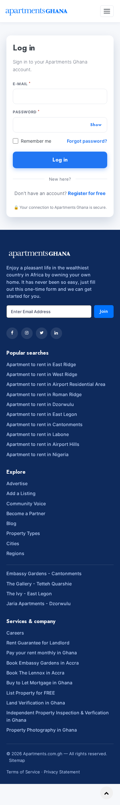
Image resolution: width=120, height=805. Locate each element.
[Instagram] (27, 333)
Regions (15, 553)
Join (104, 311)
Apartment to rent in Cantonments (44, 424)
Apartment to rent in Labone (37, 434)
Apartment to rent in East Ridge (41, 364)
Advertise (17, 483)
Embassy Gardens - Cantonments (44, 573)
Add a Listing (21, 493)
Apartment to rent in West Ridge (41, 374)
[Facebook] (12, 333)
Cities (12, 543)
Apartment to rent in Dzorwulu (40, 404)
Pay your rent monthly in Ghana (41, 652)
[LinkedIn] (56, 333)
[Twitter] (41, 333)
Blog (11, 523)
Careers (15, 633)
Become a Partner (25, 513)
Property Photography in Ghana (41, 730)
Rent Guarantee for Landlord (37, 642)
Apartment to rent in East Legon (41, 414)
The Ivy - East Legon (29, 593)
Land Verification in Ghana (35, 702)
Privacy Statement (62, 771)
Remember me (36, 141)
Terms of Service (23, 771)
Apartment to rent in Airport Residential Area (55, 384)
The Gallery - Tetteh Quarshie (39, 583)
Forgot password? (87, 141)
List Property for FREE (30, 693)
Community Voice (26, 503)
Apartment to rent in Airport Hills (42, 444)
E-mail (22, 83)
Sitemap (17, 760)
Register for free (87, 193)
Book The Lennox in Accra (35, 672)
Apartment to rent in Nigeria (37, 454)
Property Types (23, 533)
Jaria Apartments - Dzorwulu (38, 603)
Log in (60, 159)
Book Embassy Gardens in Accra (42, 663)
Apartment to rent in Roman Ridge (44, 394)
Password (26, 111)
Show (95, 125)
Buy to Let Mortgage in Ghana (39, 682)
